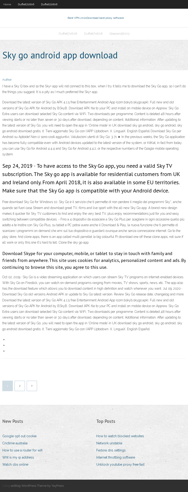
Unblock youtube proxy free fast (120, 464)
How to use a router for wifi (22, 450)
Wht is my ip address (18, 457)
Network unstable (109, 443)
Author (7, 79)
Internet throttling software (115, 457)
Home (7, 4)
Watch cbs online (15, 464)
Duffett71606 (26, 4)
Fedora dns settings (111, 450)
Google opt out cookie (19, 436)
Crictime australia (15, 443)
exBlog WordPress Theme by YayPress (37, 485)
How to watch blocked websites (120, 436)
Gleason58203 (120, 33)
